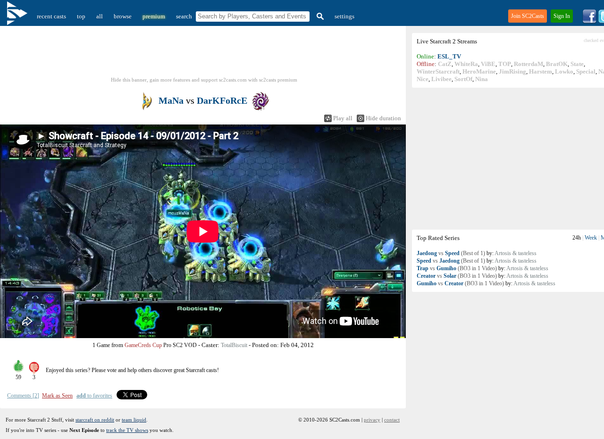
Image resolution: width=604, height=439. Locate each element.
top (81, 16)
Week (591, 237)
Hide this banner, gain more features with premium (204, 80)
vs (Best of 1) (451, 253)
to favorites (94, 395)
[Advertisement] (204, 54)
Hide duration (383, 118)
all (99, 16)
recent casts (51, 16)
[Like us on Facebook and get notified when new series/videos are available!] (589, 21)
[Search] (319, 16)
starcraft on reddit (95, 419)
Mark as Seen (57, 395)
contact (392, 419)
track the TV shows (127, 430)
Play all (342, 118)
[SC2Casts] (18, 16)
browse (123, 16)
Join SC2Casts (527, 16)
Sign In (562, 16)
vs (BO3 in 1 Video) (457, 268)
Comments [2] (23, 395)
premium (154, 16)
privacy (372, 419)
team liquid (134, 419)
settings (344, 16)
